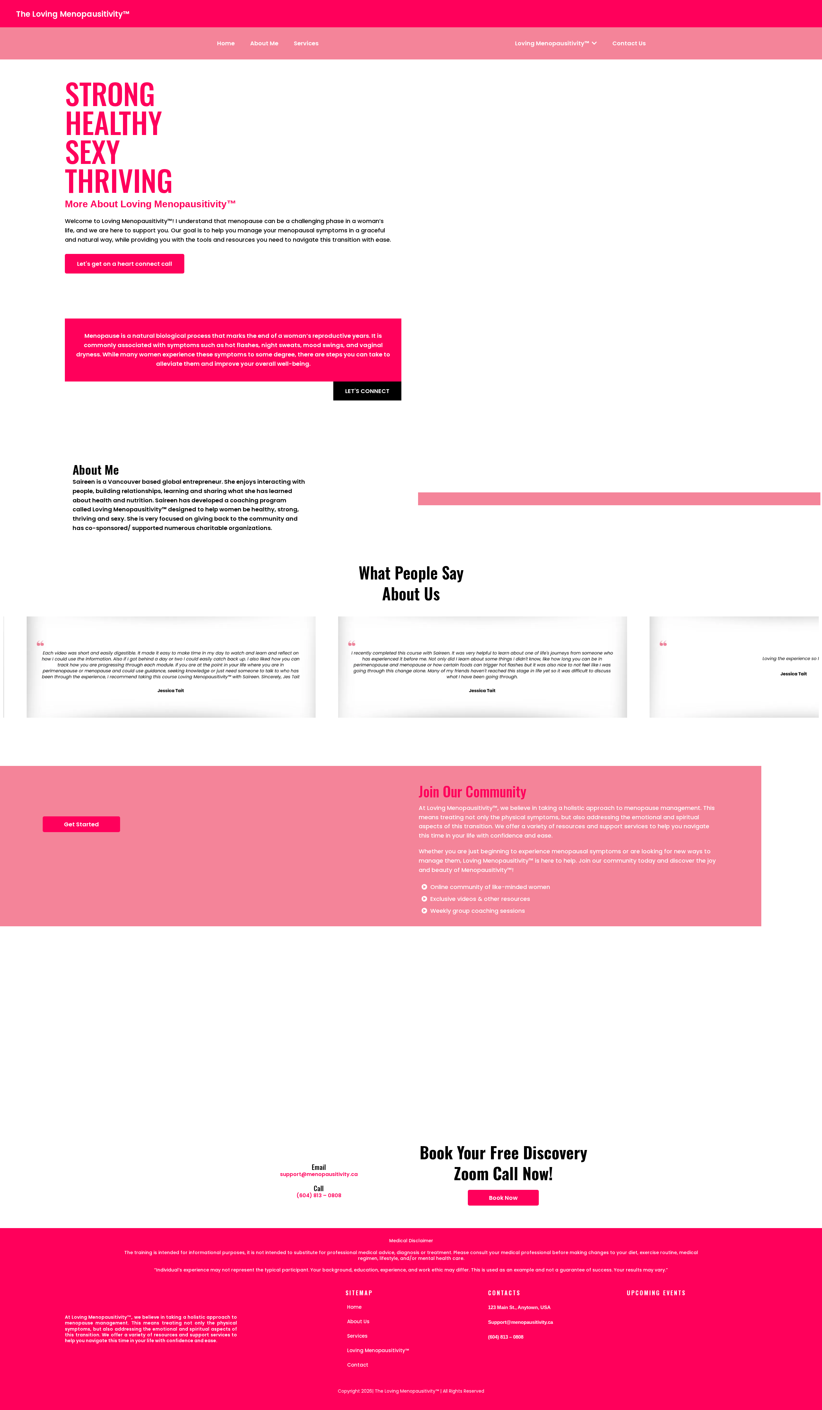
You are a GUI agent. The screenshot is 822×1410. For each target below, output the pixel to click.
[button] (593, 43)
